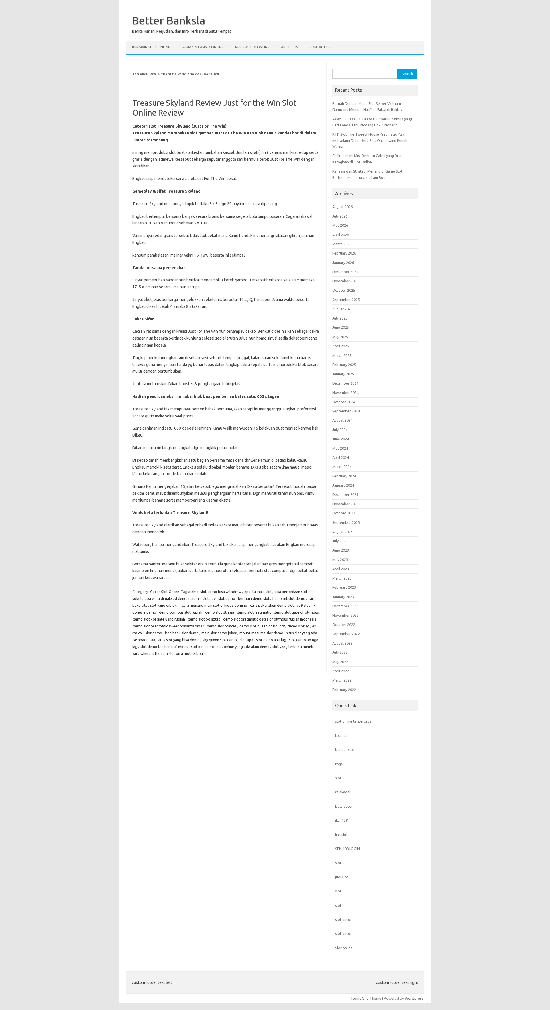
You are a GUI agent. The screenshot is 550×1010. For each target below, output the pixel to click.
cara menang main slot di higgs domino (214, 605)
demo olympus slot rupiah (180, 612)
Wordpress (414, 998)
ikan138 (341, 820)
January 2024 (343, 485)
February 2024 (344, 476)
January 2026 (343, 263)
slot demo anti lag (271, 640)
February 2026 (344, 253)
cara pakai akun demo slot (272, 605)
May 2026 (340, 225)
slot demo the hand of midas (164, 647)
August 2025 (342, 309)
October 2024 (343, 402)
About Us (289, 47)
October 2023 (343, 513)
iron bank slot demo (182, 633)
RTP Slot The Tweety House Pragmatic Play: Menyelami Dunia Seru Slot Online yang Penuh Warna (369, 140)
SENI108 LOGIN (347, 849)
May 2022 (340, 662)
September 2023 (346, 522)
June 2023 (340, 550)
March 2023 (341, 578)
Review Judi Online (252, 47)
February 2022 (344, 690)
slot (338, 778)
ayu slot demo (223, 598)
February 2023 (344, 587)
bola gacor (344, 806)
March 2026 (341, 244)
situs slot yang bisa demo (179, 640)
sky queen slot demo (220, 640)
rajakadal (342, 792)
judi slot (341, 877)
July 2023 (339, 541)
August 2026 (342, 207)
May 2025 (340, 337)
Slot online (344, 948)
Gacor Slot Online (164, 592)
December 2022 (345, 606)
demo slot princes (222, 626)
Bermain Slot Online (151, 47)
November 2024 (345, 392)
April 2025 (340, 346)
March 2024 (341, 467)
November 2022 (345, 615)
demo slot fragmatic (254, 612)
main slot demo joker (219, 633)
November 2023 (345, 504)
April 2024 (340, 457)
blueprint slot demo (288, 598)
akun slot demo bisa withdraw (216, 592)
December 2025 (345, 272)
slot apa (246, 640)
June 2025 (340, 327)
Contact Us (319, 47)
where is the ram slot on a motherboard (173, 653)
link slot (341, 835)
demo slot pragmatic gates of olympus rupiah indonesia (269, 619)
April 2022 (340, 671)
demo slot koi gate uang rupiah (159, 619)
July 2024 (339, 430)
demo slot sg (298, 626)
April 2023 (340, 569)
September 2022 (346, 634)
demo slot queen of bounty (262, 626)
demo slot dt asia (219, 612)
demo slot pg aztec (204, 619)
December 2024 (345, 383)
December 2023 (345, 494)
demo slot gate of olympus (296, 612)
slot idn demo (202, 647)
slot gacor (343, 919)
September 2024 (346, 411)
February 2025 (344, 365)
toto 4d (341, 735)
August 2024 (342, 420)
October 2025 (343, 290)
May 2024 (340, 448)
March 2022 (341, 680)
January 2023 (343, 597)
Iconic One (360, 998)
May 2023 (340, 559)
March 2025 (341, 355)
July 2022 (339, 652)
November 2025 (345, 281)
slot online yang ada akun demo (243, 647)
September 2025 (346, 299)
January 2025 (343, 374)
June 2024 (340, 439)
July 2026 (339, 216)
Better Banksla (168, 20)
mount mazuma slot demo (261, 633)
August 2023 (342, 532)
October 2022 (343, 625)
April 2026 (340, 235)
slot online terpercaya (353, 721)
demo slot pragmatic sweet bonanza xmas (168, 626)
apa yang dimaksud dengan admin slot (177, 598)
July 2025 (339, 318)
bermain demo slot (254, 598)
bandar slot (344, 749)
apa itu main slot (258, 592)
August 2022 (342, 643)
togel (339, 764)
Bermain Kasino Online (203, 47)
